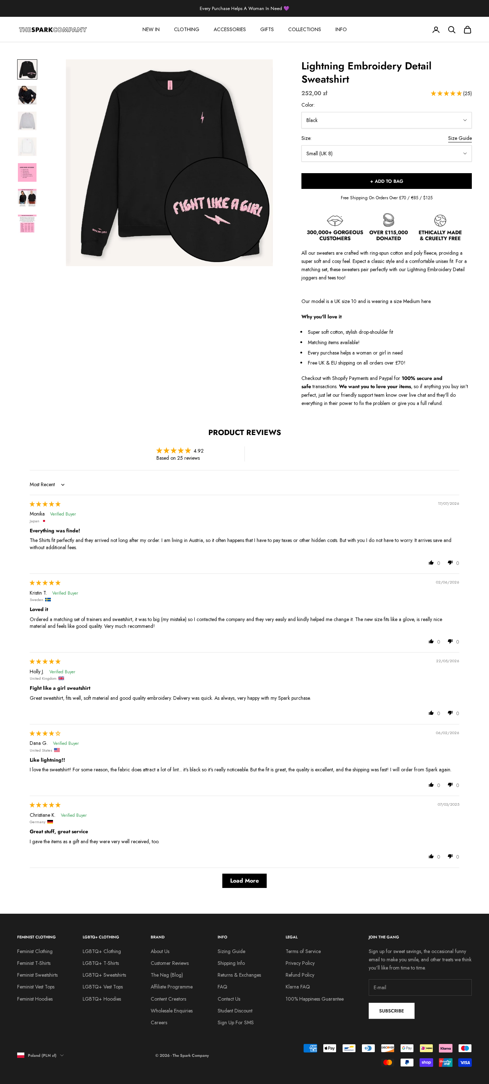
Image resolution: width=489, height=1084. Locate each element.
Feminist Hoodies (35, 998)
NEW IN (151, 29)
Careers (159, 1022)
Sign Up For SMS (236, 1022)
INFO (341, 29)
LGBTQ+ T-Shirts (101, 963)
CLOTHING (186, 29)
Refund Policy (300, 974)
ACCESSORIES (230, 29)
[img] (45, 504)
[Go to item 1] (27, 69)
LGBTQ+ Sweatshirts (104, 974)
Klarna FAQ (298, 986)
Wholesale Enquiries (172, 1010)
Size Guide (460, 138)
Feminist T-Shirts (33, 963)
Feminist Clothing (35, 951)
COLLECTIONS (304, 29)
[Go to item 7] (27, 224)
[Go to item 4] (27, 147)
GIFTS (267, 29)
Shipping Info (231, 963)
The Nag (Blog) (167, 974)
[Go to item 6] (27, 198)
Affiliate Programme (172, 986)
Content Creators (168, 998)
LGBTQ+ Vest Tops (103, 986)
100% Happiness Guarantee (315, 998)
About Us (160, 951)
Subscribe (391, 1010)
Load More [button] (244, 881)
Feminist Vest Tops (35, 986)
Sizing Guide (231, 951)
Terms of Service (303, 951)
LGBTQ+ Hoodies (102, 998)
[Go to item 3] (27, 121)
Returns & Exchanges (239, 974)
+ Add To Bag (386, 181)
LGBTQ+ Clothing (102, 951)
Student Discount (235, 1010)
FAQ (222, 986)
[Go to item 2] (27, 95)
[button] (447, 93)
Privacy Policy (300, 963)
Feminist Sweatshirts (37, 974)
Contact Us (229, 998)
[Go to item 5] (27, 172)
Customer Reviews (170, 963)
